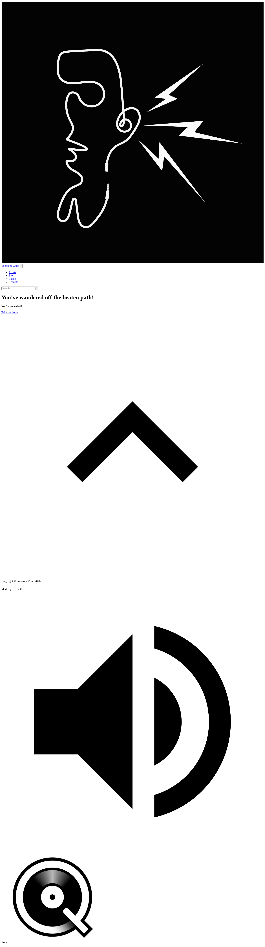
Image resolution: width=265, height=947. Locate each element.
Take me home (9, 312)
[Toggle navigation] (21, 266)
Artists (12, 272)
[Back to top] (132, 575)
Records (13, 281)
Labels (12, 278)
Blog (11, 275)
